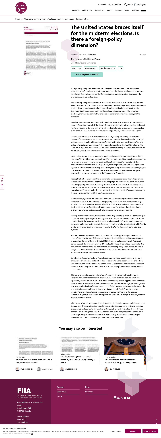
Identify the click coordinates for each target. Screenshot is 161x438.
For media (102, 4)
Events (110, 10)
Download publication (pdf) (86, 74)
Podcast (118, 10)
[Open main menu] (143, 10)
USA (120, 68)
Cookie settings (115, 431)
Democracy (76, 68)
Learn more (27, 434)
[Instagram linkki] (115, 397)
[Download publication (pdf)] (41, 50)
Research (75, 10)
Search (130, 4)
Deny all (133, 431)
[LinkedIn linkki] (118, 397)
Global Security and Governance (83, 63)
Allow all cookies (150, 431)
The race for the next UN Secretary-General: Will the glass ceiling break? (121, 361)
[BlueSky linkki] (125, 397)
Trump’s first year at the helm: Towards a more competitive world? (34, 361)
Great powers (90, 68)
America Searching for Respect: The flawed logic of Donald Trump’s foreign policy (78, 359)
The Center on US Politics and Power (85, 59)
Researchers (99, 10)
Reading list (141, 4)
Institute (135, 10)
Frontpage (19, 19)
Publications (87, 10)
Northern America (107, 68)
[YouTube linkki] (128, 397)
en (119, 4)
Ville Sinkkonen (27, 369)
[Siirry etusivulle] (26, 8)
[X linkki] (121, 397)
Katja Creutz (115, 369)
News (127, 10)
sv (116, 4)
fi (112, 4)
